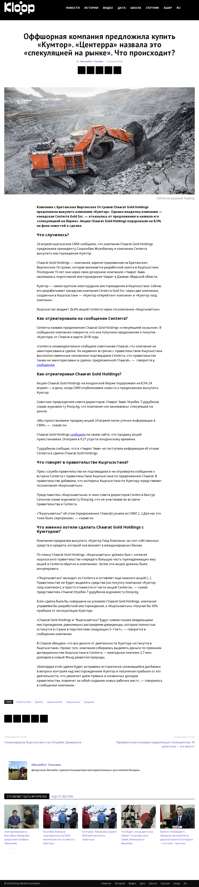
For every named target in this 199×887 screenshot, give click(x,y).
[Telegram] (108, 70)
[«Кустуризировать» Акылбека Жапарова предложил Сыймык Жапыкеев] (21, 816)
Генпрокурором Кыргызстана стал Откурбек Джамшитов (42, 742)
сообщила (78, 434)
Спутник (152, 8)
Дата (122, 8)
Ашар (168, 8)
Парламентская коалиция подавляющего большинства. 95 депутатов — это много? (155, 744)
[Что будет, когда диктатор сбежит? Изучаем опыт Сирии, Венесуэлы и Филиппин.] (138, 816)
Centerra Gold (23, 701)
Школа (135, 8)
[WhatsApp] (117, 70)
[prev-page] (6, 851)
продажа (89, 701)
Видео (108, 8)
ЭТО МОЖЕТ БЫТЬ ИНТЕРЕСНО (27, 796)
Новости (73, 8)
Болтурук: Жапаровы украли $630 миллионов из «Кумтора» (99, 835)
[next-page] (12, 851)
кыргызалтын (54, 701)
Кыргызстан (73, 701)
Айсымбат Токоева (91, 61)
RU (178, 8)
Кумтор (39, 701)
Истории (91, 8)
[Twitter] (90, 70)
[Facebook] (82, 70)
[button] (190, 8)
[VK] (99, 70)
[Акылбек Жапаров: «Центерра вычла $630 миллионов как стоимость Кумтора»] (60, 816)
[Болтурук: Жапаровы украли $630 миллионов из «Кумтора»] (99, 816)
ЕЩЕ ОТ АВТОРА (62, 796)
